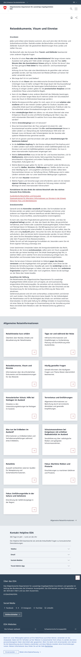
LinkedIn (50, 608)
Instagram (27, 608)
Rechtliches (49, 646)
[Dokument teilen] (76, 17)
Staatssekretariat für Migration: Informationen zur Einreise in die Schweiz (38, 198)
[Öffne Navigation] (76, 9)
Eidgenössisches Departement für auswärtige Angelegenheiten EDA (32, 8)
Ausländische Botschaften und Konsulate (25, 196)
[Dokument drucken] (71, 17)
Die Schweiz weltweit (12, 629)
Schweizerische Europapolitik (55, 629)
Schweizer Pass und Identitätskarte (23, 201)
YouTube (39, 608)
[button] (77, 578)
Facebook (9, 608)
